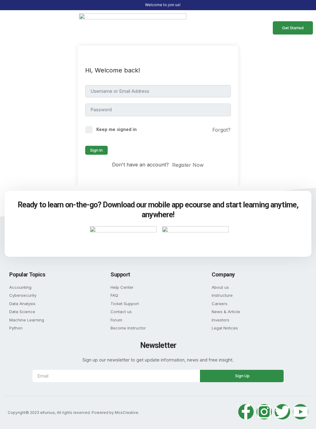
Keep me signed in (116, 129)
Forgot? (221, 130)
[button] (14, 27)
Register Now (188, 165)
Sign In (96, 150)
